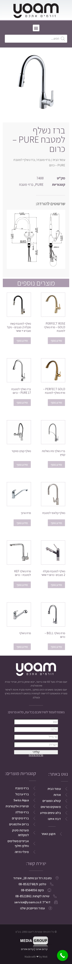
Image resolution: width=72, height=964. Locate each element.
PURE (39, 184)
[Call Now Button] (62, 955)
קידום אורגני (41, 949)
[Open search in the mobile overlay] (36, 39)
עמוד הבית (59, 160)
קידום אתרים (27, 949)
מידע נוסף (56, 340)
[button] (36, 28)
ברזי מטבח (43, 160)
